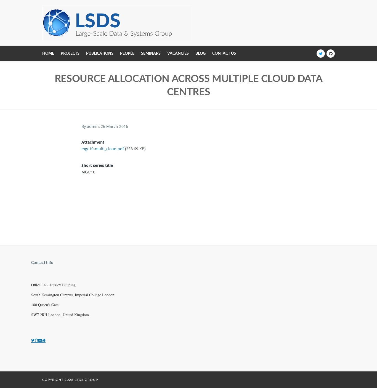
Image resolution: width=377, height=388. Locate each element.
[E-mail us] (40, 340)
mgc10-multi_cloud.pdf (102, 148)
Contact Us (224, 54)
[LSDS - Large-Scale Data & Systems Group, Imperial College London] (117, 23)
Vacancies (178, 54)
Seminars (151, 54)
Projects (70, 54)
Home (48, 54)
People (127, 54)
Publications (99, 54)
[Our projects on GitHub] (36, 340)
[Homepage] (44, 340)
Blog (200, 54)
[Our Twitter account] (33, 340)
